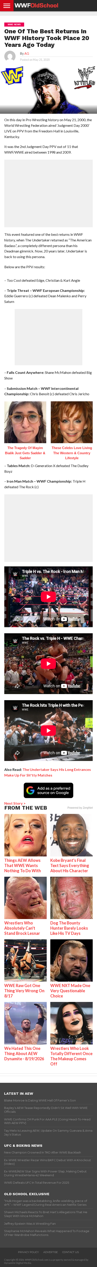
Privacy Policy (28, 1252)
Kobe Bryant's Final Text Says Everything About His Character (69, 865)
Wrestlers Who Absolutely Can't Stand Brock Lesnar (22, 928)
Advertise (50, 1252)
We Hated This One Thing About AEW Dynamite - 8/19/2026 (24, 1053)
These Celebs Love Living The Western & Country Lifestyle (72, 453)
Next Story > (15, 803)
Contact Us (70, 1252)
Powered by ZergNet (80, 807)
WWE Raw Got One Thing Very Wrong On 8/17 (24, 990)
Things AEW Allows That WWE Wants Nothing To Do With (22, 865)
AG (26, 53)
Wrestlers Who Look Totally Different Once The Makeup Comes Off (71, 1056)
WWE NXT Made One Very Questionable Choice (70, 990)
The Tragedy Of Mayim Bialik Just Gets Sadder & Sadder (25, 453)
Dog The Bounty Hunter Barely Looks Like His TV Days (69, 928)
